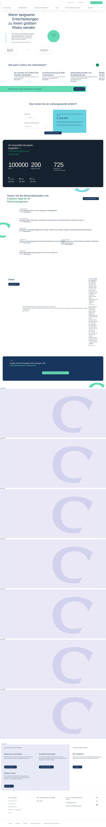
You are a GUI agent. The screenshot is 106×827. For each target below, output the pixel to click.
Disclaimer (10, 823)
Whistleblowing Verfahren (35, 823)
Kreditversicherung (12, 803)
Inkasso (9, 812)
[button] (7, 7)
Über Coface (40, 801)
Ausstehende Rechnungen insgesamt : (32, 122)
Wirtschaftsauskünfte (12, 806)
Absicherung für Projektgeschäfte (14, 809)
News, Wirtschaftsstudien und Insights (46, 797)
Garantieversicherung (12, 800)
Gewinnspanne (27, 114)
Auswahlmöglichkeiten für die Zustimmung (51, 823)
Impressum (25, 823)
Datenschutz (18, 823)
